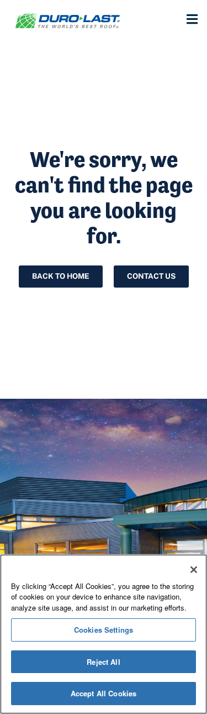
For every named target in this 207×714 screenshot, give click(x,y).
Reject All (103, 661)
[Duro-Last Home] (79, 21)
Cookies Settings (103, 629)
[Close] (194, 569)
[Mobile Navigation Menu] (191, 19)
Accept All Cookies (103, 693)
